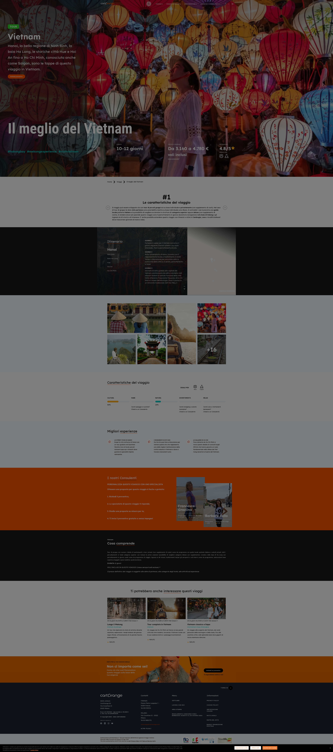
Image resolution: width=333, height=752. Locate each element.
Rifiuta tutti (255, 748)
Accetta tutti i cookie (269, 748)
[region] (166, 748)
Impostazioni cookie (241, 748)
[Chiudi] (330, 748)
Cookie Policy (34, 750)
